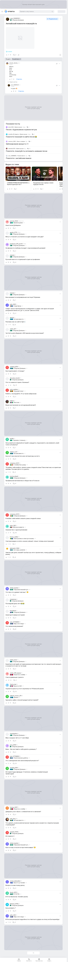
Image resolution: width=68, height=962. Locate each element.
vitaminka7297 (11, 146)
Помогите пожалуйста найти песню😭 (21, 135)
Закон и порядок (21, 139)
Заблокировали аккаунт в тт (17, 142)
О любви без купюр (20, 463)
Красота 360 (18, 684)
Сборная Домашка (18, 20)
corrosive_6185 (12, 139)
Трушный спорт (19, 389)
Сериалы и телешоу (19, 438)
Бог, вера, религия (19, 548)
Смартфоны (17, 304)
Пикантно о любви (19, 672)
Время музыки (18, 125)
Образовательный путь (21, 587)
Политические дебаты (21, 756)
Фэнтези (16, 400)
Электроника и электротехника (24, 536)
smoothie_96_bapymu (13, 132)
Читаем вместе (21, 153)
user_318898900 (12, 153)
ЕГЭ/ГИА (16, 892)
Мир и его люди (19, 621)
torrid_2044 (11, 125)
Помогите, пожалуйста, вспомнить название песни (26, 149)
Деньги (16, 695)
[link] (18, 177)
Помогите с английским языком (18, 156)
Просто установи (19, 881)
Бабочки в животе (18, 525)
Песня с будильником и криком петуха (21, 128)
